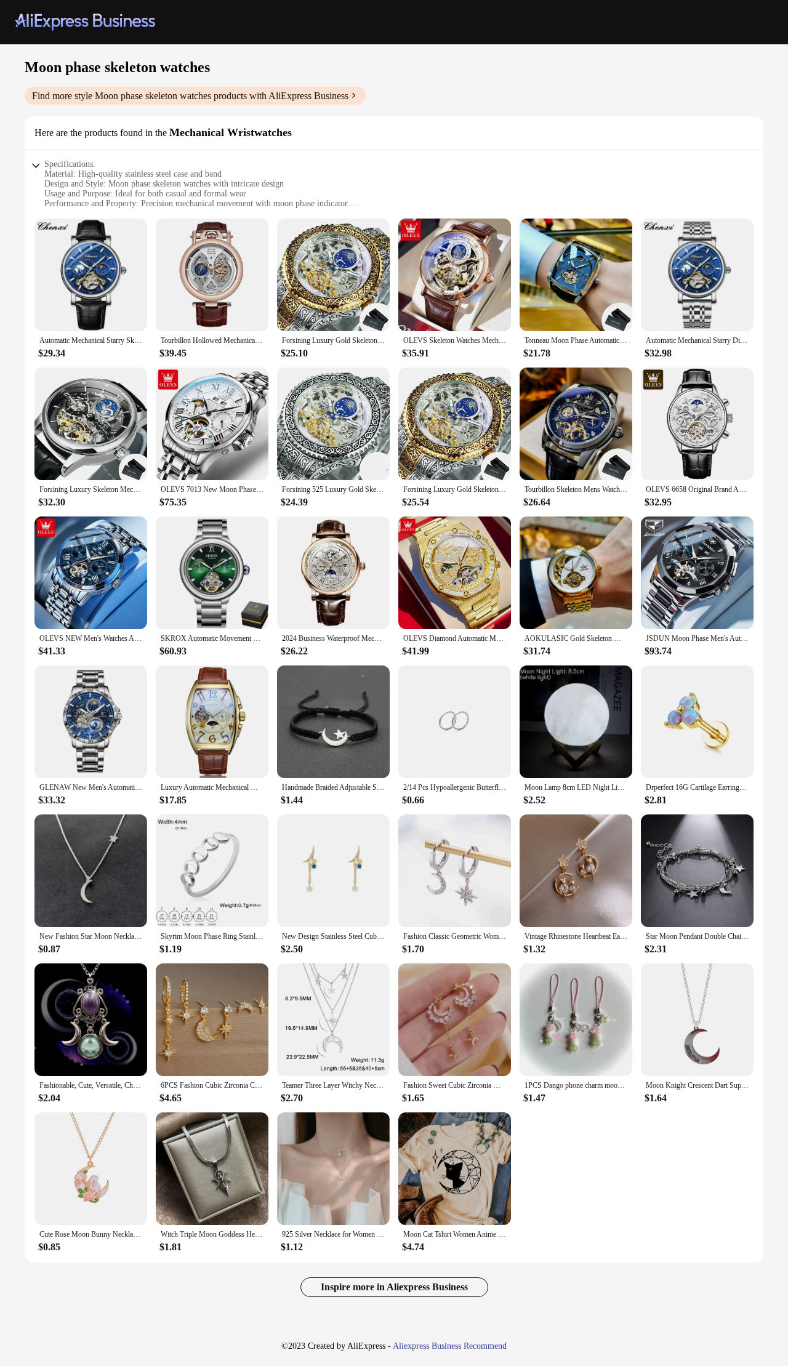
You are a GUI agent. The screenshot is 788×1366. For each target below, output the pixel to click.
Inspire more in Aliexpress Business (394, 1287)
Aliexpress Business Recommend (450, 1346)
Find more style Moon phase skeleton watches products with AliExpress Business (190, 95)
